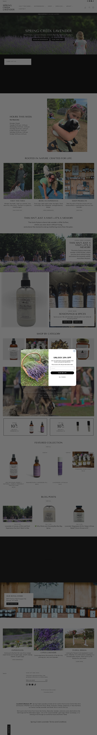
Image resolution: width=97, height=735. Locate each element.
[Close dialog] (74, 351)
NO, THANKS (62, 377)
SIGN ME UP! (62, 372)
